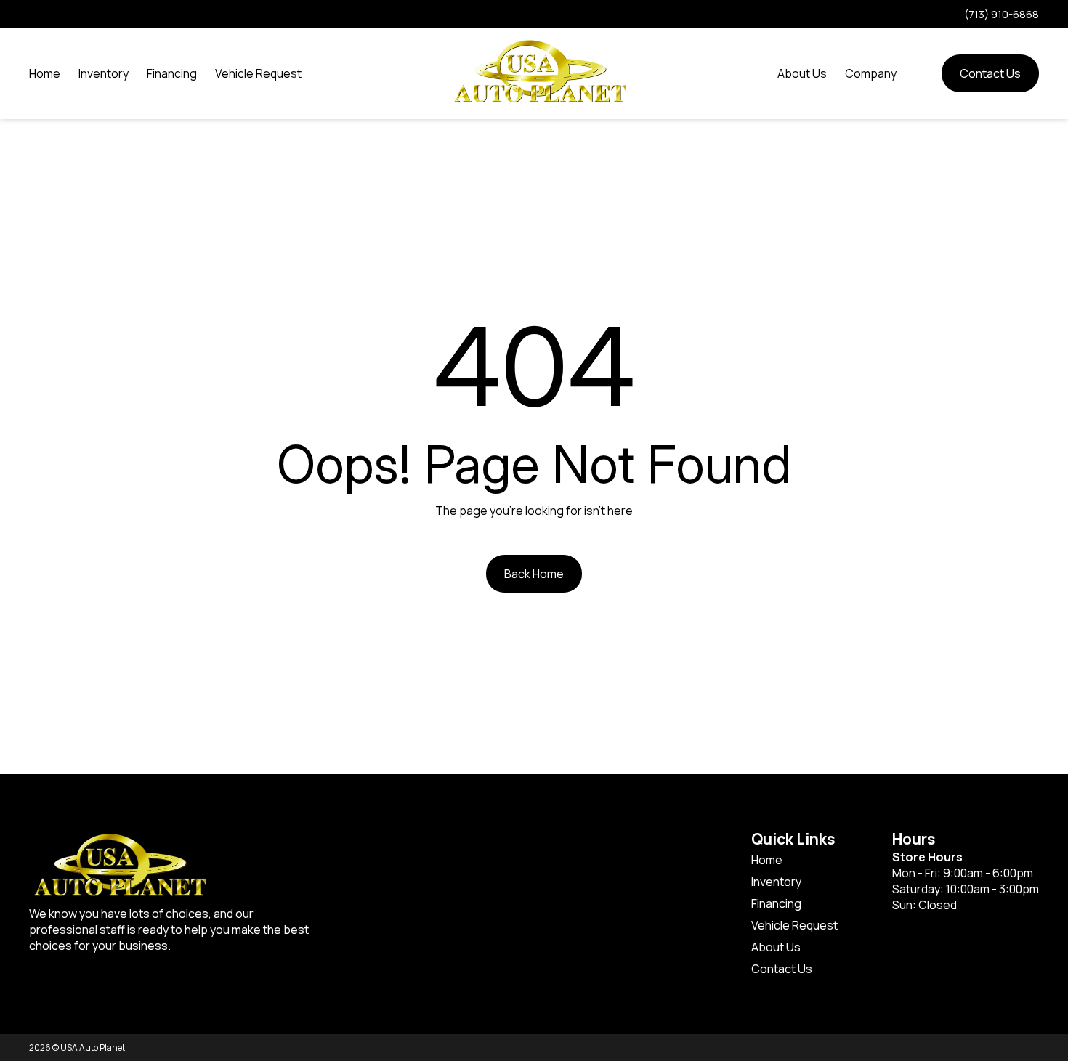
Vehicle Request (258, 73)
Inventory (103, 73)
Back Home (534, 574)
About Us (802, 73)
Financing (172, 73)
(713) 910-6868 (1001, 14)
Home (44, 73)
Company (871, 73)
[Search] (919, 73)
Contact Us (990, 73)
